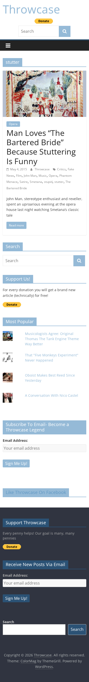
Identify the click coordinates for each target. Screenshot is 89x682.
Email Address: (15, 440)
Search (8, 621)
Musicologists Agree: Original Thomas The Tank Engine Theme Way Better (52, 338)
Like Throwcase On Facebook (36, 492)
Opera (13, 124)
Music (43, 176)
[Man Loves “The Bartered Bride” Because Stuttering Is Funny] (44, 73)
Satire (24, 182)
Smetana (36, 182)
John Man (30, 176)
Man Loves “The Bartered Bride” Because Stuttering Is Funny (41, 146)
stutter (59, 182)
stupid (48, 182)
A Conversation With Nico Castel (51, 395)
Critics (61, 169)
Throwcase (31, 9)
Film (19, 176)
